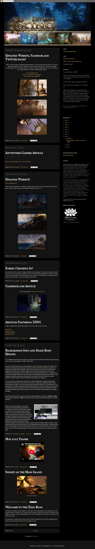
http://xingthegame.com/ (11, 183)
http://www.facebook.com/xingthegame (32, 74)
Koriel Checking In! (19, 268)
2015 (66, 129)
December (69, 138)
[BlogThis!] (32, 140)
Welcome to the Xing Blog (24, 507)
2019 (66, 120)
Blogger (63, 546)
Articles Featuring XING (23, 322)
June (67, 147)
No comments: (24, 140)
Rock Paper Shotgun (10, 332)
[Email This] (31, 140)
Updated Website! (17, 179)
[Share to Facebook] (35, 140)
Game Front (8, 329)
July (67, 145)
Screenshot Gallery (68, 64)
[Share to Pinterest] (36, 140)
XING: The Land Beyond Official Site (72, 61)
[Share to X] (33, 140)
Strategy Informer (9, 334)
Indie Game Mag (9, 331)
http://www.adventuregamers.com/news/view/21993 (18, 161)
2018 (66, 122)
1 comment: (24, 256)
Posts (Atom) (35, 536)
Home (35, 530)
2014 (66, 132)
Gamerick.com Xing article (37, 291)
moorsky (52, 546)
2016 (66, 127)
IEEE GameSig (43, 368)
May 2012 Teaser (16, 439)
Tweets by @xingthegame (69, 51)
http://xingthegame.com (32, 73)
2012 (66, 136)
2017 (66, 125)
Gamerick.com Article (20, 286)
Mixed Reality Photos (68, 155)
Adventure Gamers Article (24, 153)
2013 (66, 134)
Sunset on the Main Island (23, 472)
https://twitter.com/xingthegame (32, 76)
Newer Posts (9, 530)
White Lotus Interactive (69, 58)
